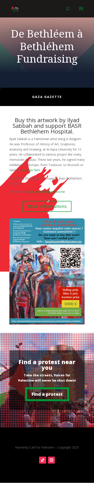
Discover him (30, 170)
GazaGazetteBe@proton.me (45, 192)
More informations (47, 206)
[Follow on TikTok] (42, 460)
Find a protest (47, 394)
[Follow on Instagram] (51, 460)
